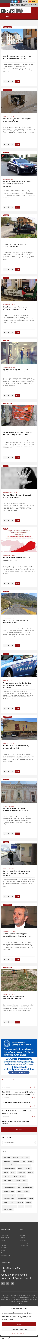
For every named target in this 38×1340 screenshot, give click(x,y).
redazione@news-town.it (14, 1275)
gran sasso (21, 1172)
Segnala (22, 1235)
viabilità (28, 1206)
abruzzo (7, 1157)
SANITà (31, 1198)
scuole (12, 1202)
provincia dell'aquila (9, 1195)
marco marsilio (8, 1180)
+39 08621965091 (11, 1268)
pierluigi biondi (27, 1187)
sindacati (28, 1202)
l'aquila (7, 1176)
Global (3, 1250)
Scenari (6, 340)
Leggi (18, 81)
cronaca (20, 1168)
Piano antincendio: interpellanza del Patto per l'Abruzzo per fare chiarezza (23, 5)
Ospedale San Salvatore (10, 1184)
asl (22, 1157)
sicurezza (20, 1202)
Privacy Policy (22, 1333)
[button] (33, 27)
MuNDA (24, 1180)
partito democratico (9, 1187)
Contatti (22, 1238)
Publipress (21, 1303)
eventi (13, 1172)
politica (19, 1191)
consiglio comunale (24, 1165)
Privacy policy (24, 1243)
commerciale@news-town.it (16, 1278)
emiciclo (6, 1172)
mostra (18, 1180)
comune (30, 1161)
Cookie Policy (15, 1333)
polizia (26, 1191)
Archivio (19, 1129)
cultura (28, 1168)
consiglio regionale (9, 1168)
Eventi (5, 528)
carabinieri (16, 1161)
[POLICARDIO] (19, 1057)
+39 (3, 1271)
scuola (5, 1202)
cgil (24, 1161)
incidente (30, 1172)
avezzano (7, 1161)
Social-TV (4, 1248)
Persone (3, 1243)
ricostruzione (22, 1198)
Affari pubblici (7, 27)
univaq (21, 1206)
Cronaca (6, 152)
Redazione (23, 1240)
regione (20, 1195)
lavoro (22, 1176)
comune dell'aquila (10, 1165)
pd (19, 1187)
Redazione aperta (6, 1255)
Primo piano (4, 1235)
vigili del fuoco (8, 1209)
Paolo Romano (23, 1184)
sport (5, 1206)
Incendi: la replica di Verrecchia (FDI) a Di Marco (16, 1097)
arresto (15, 1157)
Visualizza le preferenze (19, 1329)
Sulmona (13, 1206)
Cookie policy (24, 1245)
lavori (15, 1176)
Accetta (19, 1324)
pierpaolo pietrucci (9, 1191)
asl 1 (27, 1157)
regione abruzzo (9, 1198)
